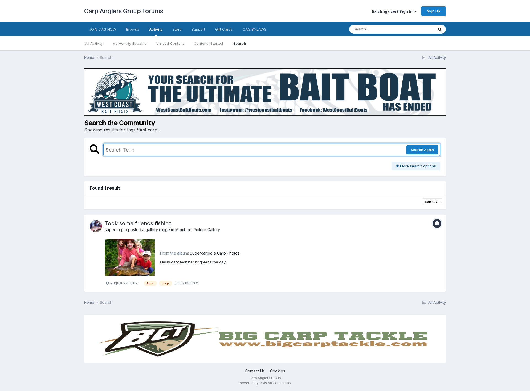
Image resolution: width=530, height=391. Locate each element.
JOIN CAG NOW (102, 29)
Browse (132, 29)
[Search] (440, 29)
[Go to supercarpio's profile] (96, 226)
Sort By (431, 202)
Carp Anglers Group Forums (123, 11)
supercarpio (116, 229)
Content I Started (208, 43)
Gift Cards (224, 29)
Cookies (277, 371)
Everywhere (416, 29)
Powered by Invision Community (265, 383)
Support (198, 29)
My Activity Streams (129, 43)
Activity (156, 29)
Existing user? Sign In (393, 11)
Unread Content (170, 43)
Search (239, 43)
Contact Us (255, 371)
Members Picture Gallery (197, 229)
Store (177, 29)
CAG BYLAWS (254, 29)
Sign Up (433, 11)
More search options (417, 166)
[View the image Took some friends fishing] (130, 257)
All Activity (94, 43)
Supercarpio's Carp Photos (215, 253)
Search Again (422, 149)
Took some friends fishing (138, 223)
